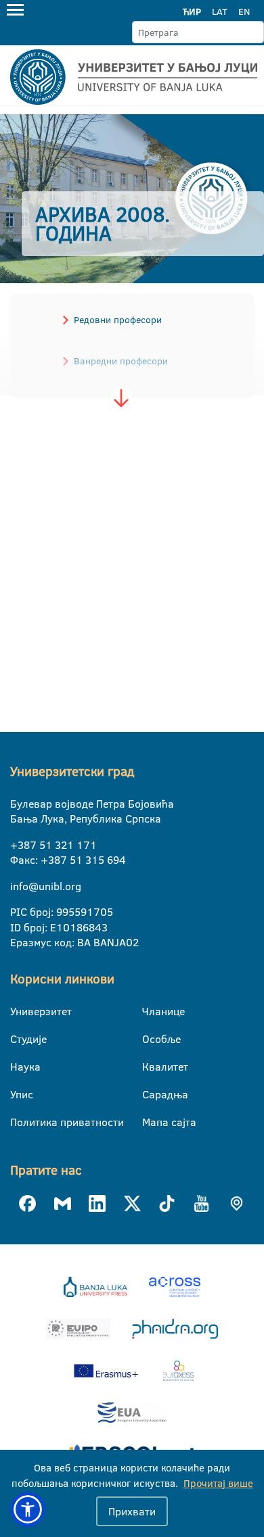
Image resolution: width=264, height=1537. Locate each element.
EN (244, 11)
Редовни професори (118, 319)
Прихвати (132, 1511)
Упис (18, 1094)
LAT (219, 11)
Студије (18, 1038)
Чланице (150, 1011)
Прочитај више (218, 1483)
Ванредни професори (121, 361)
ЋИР (192, 11)
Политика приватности (18, 1122)
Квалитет (150, 1066)
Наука (18, 1066)
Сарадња (150, 1094)
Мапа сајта (150, 1122)
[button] (28, 1509)
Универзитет (18, 1011)
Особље (150, 1038)
